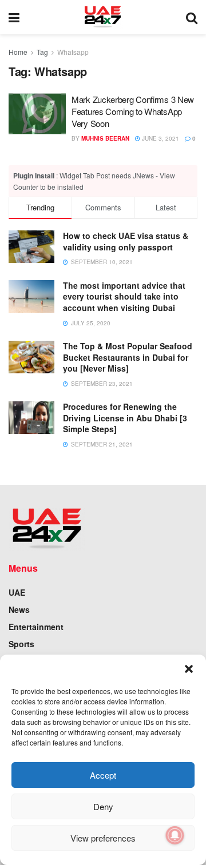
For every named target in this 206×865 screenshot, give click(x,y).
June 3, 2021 (159, 138)
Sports (21, 643)
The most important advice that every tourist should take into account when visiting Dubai (124, 296)
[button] (189, 669)
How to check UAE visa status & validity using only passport (125, 241)
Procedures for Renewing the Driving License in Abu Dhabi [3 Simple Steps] (125, 418)
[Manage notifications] (175, 835)
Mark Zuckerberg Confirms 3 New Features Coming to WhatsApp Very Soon (133, 111)
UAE (17, 592)
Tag (42, 52)
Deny (103, 806)
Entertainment (36, 626)
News (19, 609)
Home (18, 52)
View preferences (103, 838)
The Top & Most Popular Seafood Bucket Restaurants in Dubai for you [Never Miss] (127, 357)
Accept (103, 775)
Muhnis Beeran (105, 138)
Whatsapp (73, 52)
